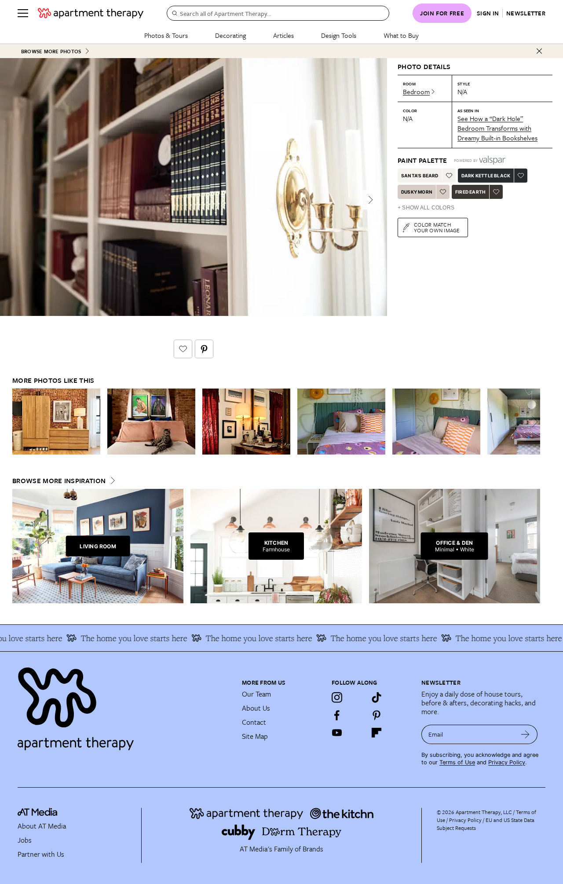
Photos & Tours (166, 35)
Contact (254, 722)
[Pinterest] (376, 715)
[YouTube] (337, 732)
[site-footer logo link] (37, 813)
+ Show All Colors (426, 208)
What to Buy (401, 35)
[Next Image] (370, 199)
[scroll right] (533, 422)
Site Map (255, 736)
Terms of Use (457, 762)
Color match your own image (437, 227)
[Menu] (23, 13)
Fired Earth (470, 191)
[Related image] (56, 422)
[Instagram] (337, 697)
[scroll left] (19, 422)
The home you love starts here (122, 638)
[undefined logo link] (90, 13)
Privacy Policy (506, 762)
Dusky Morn (416, 191)
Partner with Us (41, 854)
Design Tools (338, 35)
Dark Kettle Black (485, 175)
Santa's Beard (420, 175)
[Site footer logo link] (124, 705)
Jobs (25, 840)
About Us (256, 708)
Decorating (230, 35)
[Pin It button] (204, 349)
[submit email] (525, 734)
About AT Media (42, 826)
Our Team (256, 694)
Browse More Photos (51, 51)
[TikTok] (376, 697)
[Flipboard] (376, 732)
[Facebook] (337, 715)
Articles (283, 35)
